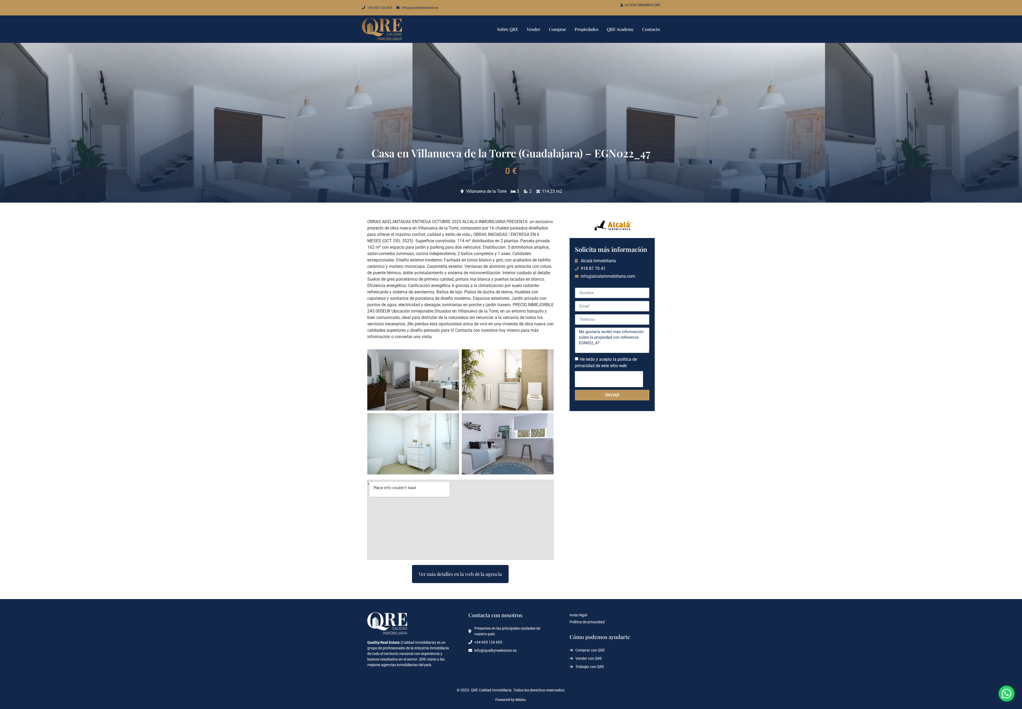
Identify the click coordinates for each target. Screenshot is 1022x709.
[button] (1007, 694)
